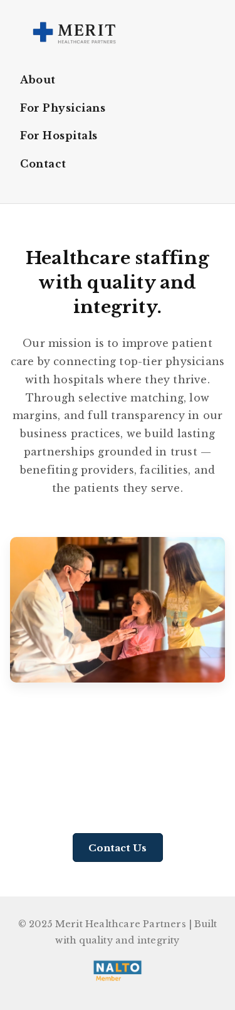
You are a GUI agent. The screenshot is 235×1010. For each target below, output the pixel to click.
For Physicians (62, 108)
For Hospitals (59, 135)
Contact (43, 163)
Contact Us (117, 847)
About (38, 79)
